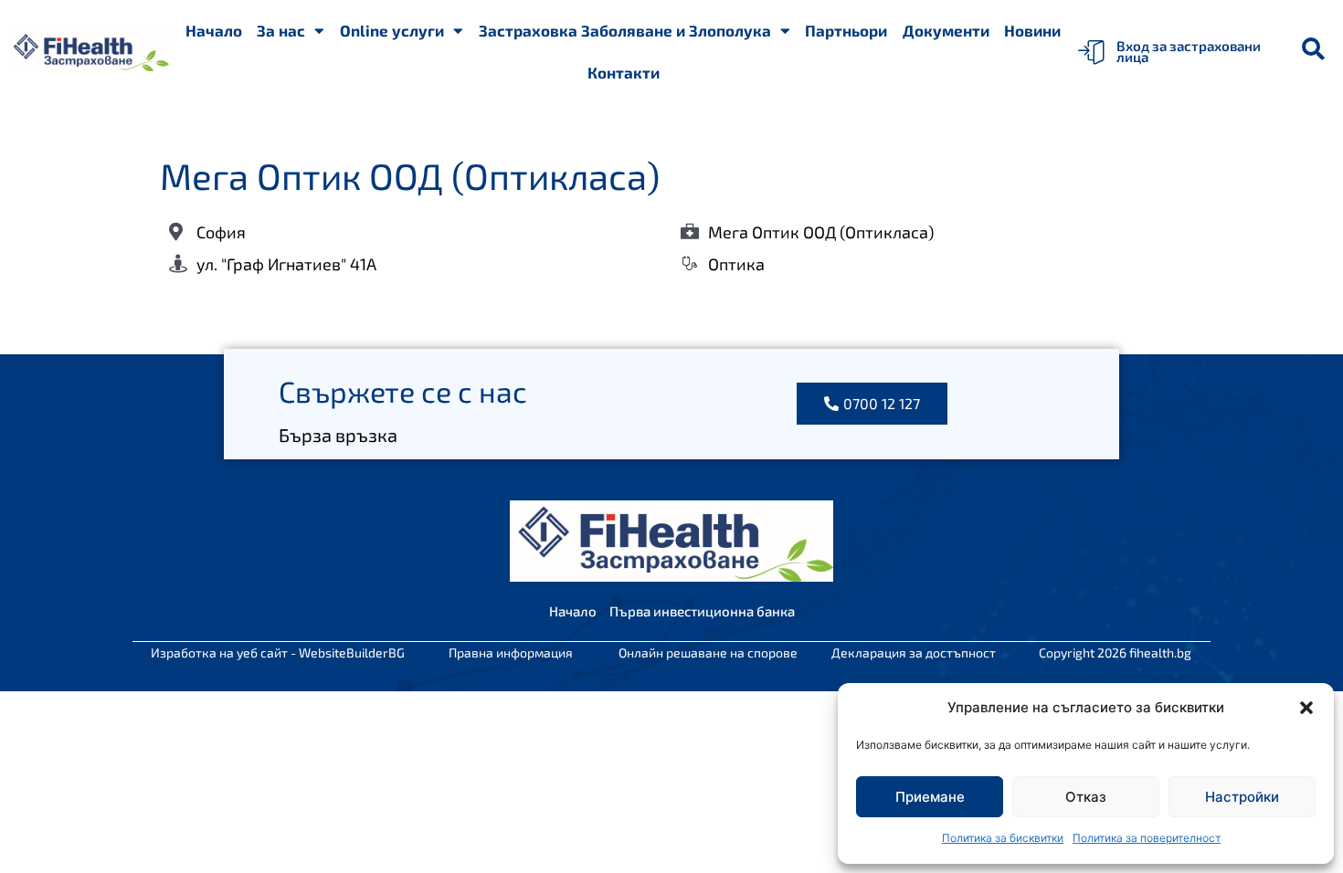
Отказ (1085, 796)
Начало (213, 30)
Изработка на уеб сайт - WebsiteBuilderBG (278, 652)
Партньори (846, 30)
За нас (281, 30)
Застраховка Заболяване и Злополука (625, 30)
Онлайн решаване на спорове (708, 652)
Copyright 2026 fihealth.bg (1115, 652)
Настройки (1242, 796)
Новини (1032, 30)
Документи (946, 30)
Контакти (623, 72)
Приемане (930, 796)
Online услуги (392, 30)
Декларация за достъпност (913, 652)
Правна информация (511, 652)
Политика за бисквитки (1002, 838)
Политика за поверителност (1147, 838)
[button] (1306, 708)
